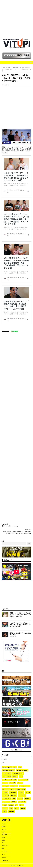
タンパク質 (12, 783)
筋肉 (11, 808)
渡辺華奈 (11, 805)
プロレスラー (6, 795)
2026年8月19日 (13, 628)
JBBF (20, 767)
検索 (3, 541)
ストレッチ (5, 783)
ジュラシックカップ (23, 779)
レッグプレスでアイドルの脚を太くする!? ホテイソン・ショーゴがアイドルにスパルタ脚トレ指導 (20, 624)
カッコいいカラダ (7, 776)
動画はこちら (8, 560)
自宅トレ (5, 811)
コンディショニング (7, 779)
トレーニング (6, 786)
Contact (4, 857)
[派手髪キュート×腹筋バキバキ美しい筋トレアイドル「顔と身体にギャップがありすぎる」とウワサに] (5, 614)
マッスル (4, 824)
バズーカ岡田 (14, 786)
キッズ (3, 837)
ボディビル (13, 795)
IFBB (15, 767)
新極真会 (5, 805)
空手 (16, 805)
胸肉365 (23, 808)
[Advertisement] (16, 18)
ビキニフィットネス (20, 789)
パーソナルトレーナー (24, 786)
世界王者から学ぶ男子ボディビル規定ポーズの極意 (20, 633)
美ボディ (16, 808)
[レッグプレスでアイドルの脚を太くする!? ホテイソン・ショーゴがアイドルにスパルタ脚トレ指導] (5, 624)
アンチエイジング (7, 773)
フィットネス (13, 792)
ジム (15, 779)
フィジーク (5, 792)
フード (3, 843)
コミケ (21, 776)
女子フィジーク (6, 802)
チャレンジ (4, 851)
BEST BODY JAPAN (7, 767)
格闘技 (3, 840)
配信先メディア (5, 860)
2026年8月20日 (13, 618)
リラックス (4, 834)
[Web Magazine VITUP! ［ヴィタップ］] (16, 46)
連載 (9, 67)
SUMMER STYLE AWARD (8, 770)
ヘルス (3, 832)
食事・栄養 (11, 811)
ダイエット (20, 783)
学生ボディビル (22, 802)
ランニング (20, 798)
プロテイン (21, 792)
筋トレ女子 (5, 808)
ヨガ (14, 798)
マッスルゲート (22, 795)
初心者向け (27, 798)
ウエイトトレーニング (18, 773)
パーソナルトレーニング (8, 789)
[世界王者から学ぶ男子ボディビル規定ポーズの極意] (5, 634)
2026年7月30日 (13, 636)
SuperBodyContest (22, 770)
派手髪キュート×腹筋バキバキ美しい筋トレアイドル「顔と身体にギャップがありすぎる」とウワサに (20, 614)
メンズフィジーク (7, 798)
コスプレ (15, 776)
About (3, 855)
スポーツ (4, 829)
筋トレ (21, 805)
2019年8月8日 (5, 85)
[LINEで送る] (14, 331)
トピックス (5, 609)
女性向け (14, 802)
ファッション (5, 845)
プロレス (28, 792)
